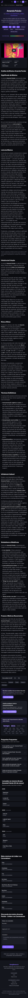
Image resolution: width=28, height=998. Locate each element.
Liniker (22, 13)
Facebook (11, 682)
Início (2, 5)
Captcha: (6, 929)
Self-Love (6, 29)
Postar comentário (8, 947)
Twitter (16, 682)
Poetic (11, 29)
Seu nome (4, 923)
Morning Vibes (14, 31)
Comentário (5, 934)
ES (20, 1)
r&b (10, 26)
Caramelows (14, 15)
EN (25, 1)
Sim (15, 678)
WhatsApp (4, 685)
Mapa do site (14, 976)
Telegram (23, 682)
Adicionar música (8, 697)
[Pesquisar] (12, 2)
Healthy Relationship (19, 29)
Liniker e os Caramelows (9, 5)
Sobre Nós (14, 981)
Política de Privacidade (14, 985)
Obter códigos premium (9, 711)
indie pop (5, 26)
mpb (18, 26)
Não (19, 678)
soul (14, 26)
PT (23, 1)
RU (18, 1)
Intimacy (23, 26)
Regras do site (14, 983)
